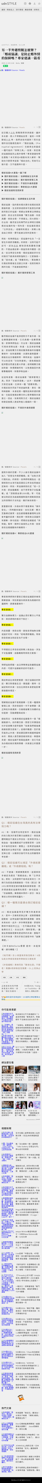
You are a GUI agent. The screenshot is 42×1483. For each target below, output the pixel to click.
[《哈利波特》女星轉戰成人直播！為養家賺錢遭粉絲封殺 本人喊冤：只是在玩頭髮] (8, 1267)
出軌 (11, 977)
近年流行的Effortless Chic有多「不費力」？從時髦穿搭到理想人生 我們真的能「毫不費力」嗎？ (21, 1077)
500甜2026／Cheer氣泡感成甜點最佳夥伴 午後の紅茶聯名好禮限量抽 (28, 1354)
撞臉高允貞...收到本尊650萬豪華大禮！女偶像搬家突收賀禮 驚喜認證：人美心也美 (28, 1168)
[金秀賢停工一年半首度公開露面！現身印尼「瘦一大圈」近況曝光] (8, 1157)
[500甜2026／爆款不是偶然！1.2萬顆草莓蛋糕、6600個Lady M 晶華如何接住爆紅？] (8, 1333)
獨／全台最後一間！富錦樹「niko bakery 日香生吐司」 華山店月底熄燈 (28, 1146)
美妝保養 (28, 9)
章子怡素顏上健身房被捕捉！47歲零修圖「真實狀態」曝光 (28, 1468)
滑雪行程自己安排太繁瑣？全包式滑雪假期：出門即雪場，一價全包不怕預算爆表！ (33, 1077)
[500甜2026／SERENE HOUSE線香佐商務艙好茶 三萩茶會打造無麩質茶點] (8, 1366)
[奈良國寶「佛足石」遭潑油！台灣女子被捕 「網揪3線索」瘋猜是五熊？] (8, 1179)
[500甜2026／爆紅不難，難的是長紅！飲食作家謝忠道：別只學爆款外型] (8, 1311)
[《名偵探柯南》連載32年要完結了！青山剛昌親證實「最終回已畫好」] (8, 1459)
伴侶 (17, 977)
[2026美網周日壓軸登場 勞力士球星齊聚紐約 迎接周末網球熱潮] (8, 1344)
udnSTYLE (5, 44)
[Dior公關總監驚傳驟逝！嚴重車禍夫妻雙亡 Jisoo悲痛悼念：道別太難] (8, 1426)
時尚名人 (10, 9)
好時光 (36, 9)
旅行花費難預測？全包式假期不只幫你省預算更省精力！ (7, 1077)
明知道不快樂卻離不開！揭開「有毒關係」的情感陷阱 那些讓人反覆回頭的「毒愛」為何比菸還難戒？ (21, 1095)
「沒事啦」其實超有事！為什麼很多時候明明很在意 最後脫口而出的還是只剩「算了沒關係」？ (28, 1029)
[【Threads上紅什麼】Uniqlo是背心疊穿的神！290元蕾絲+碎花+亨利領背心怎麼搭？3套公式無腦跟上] (8, 1278)
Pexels (22, 127)
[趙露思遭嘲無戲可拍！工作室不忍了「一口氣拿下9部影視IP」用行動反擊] (8, 1245)
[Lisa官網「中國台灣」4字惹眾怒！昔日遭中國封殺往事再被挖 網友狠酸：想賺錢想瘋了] (8, 1256)
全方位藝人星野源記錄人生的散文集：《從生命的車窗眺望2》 (28, 1135)
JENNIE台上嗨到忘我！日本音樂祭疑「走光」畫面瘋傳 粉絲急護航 (28, 1448)
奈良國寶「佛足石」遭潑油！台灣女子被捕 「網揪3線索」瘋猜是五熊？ (28, 1179)
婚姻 (24, 977)
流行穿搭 (19, 9)
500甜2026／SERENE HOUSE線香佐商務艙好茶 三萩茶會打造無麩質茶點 (27, 1365)
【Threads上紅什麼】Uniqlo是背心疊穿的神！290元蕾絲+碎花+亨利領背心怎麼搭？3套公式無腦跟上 (28, 1279)
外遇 (4, 977)
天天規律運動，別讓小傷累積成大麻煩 (7, 1095)
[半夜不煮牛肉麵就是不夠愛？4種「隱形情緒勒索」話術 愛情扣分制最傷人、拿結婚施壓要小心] (8, 1039)
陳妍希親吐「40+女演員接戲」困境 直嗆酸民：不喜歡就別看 (28, 1386)
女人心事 (22, 44)
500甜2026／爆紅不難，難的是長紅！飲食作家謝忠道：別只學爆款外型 (28, 1311)
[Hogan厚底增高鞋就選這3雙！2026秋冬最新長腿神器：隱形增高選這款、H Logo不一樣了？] (8, 1212)
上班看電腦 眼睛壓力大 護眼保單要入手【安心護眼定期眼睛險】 (34, 1095)
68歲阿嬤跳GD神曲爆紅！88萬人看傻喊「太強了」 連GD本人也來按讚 (28, 1437)
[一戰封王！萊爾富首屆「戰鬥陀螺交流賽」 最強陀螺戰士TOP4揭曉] (8, 1289)
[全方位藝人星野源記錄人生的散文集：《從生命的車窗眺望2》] (8, 1136)
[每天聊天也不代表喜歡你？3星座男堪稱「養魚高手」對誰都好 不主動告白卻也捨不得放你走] (8, 1017)
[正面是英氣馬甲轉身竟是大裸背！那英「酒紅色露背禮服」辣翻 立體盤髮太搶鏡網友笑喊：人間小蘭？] (8, 1377)
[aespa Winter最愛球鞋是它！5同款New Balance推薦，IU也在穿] (8, 1234)
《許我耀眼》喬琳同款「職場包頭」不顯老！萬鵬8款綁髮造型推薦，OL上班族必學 (21, 968)
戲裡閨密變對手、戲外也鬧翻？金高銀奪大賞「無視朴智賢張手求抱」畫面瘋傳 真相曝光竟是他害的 (28, 1202)
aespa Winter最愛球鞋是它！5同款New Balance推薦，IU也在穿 (27, 1234)
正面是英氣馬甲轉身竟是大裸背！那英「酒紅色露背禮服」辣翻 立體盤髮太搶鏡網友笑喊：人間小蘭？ (28, 1378)
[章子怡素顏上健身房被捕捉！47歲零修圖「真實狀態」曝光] (8, 1470)
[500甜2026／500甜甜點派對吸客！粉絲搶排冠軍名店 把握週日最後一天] (8, 1300)
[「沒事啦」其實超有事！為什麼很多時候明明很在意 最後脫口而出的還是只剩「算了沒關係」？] (8, 1028)
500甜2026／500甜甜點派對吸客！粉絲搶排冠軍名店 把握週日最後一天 (28, 1300)
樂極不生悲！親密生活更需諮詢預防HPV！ (7, 1112)
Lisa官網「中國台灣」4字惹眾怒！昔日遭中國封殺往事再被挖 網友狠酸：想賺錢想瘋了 (28, 1256)
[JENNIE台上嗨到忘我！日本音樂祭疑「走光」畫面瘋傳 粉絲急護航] (8, 1448)
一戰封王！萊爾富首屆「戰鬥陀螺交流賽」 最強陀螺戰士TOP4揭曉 (28, 1289)
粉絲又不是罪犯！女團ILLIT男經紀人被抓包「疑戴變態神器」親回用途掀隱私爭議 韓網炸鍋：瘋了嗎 (28, 1224)
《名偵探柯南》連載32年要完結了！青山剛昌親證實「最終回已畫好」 (28, 1459)
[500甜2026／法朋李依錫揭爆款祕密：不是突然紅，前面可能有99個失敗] (8, 1322)
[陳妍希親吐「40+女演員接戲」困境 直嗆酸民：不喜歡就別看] (8, 1388)
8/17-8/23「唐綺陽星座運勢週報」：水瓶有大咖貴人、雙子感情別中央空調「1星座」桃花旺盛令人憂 (27, 1051)
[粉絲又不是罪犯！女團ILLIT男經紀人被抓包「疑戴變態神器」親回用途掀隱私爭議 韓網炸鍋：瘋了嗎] (8, 1223)
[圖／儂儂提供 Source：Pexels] (21, 97)
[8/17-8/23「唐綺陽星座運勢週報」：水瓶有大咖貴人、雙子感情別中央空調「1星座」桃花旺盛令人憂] (8, 1050)
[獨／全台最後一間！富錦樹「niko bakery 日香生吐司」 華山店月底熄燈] (8, 1147)
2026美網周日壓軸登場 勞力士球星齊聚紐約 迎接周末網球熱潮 (28, 1344)
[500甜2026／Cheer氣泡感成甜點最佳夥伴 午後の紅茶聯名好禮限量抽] (8, 1355)
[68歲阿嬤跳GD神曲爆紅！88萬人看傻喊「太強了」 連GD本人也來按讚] (8, 1437)
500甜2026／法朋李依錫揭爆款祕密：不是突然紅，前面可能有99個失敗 (28, 1322)
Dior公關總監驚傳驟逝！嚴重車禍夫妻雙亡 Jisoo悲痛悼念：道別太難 (28, 1426)
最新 (3, 9)
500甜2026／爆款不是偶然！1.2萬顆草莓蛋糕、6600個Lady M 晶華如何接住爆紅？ (28, 1333)
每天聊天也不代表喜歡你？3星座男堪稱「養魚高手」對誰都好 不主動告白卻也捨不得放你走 (28, 1018)
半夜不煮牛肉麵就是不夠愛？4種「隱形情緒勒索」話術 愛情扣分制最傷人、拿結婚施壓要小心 (28, 1040)
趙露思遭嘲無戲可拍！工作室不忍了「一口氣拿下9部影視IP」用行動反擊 (28, 1245)
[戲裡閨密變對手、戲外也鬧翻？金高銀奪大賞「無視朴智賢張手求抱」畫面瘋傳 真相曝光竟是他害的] (8, 1201)
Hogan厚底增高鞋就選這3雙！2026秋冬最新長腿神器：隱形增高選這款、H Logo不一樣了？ (28, 1213)
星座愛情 (14, 44)
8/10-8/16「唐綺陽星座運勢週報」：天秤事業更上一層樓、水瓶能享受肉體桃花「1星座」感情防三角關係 (34, 1112)
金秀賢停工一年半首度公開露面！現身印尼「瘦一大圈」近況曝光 (28, 1157)
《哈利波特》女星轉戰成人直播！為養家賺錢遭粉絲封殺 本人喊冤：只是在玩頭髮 (28, 1267)
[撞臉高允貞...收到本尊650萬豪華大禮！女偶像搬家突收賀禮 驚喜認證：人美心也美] (8, 1168)
